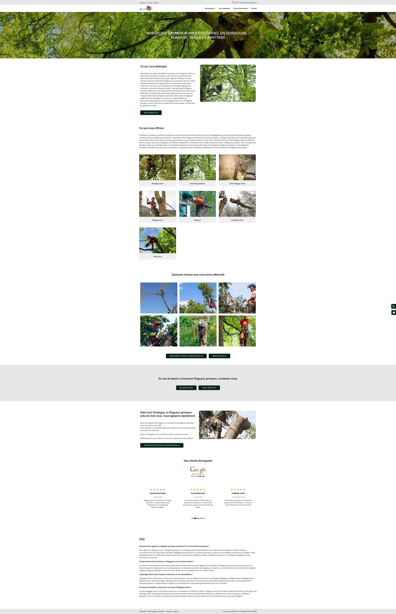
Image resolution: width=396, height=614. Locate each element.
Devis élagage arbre (237, 183)
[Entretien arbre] (237, 204)
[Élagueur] (197, 204)
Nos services (209, 8)
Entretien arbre (237, 220)
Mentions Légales (172, 611)
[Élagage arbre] (157, 204)
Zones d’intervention (240, 8)
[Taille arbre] (157, 240)
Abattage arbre (158, 183)
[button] (192, 518)
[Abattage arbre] (157, 167)
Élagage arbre (157, 220)
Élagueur (197, 220)
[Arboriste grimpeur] (197, 167)
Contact (254, 8)
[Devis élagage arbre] (237, 167)
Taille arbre (157, 256)
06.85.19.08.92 (153, 3)
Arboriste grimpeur (197, 183)
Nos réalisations (224, 8)
